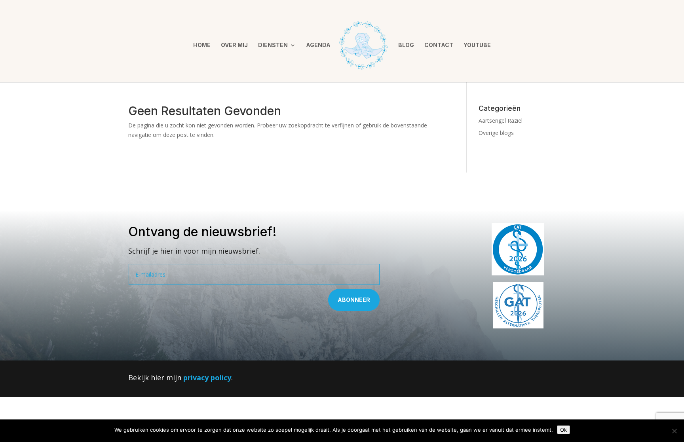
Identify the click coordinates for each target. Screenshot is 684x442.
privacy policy (207, 377)
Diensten (273, 45)
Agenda (318, 45)
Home (202, 45)
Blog (406, 45)
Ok (563, 430)
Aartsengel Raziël (500, 120)
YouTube (477, 45)
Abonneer (354, 299)
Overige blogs (496, 133)
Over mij (234, 45)
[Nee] (674, 431)
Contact (438, 45)
